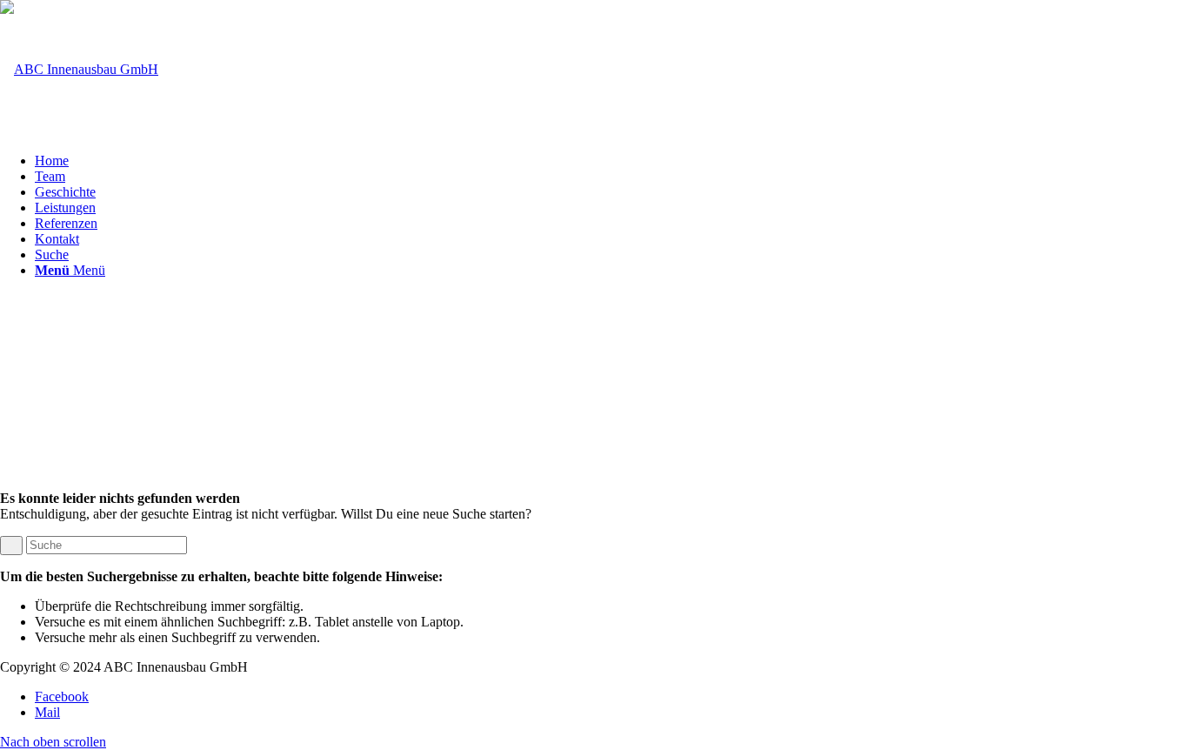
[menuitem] (611, 161)
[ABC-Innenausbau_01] (79, 69)
